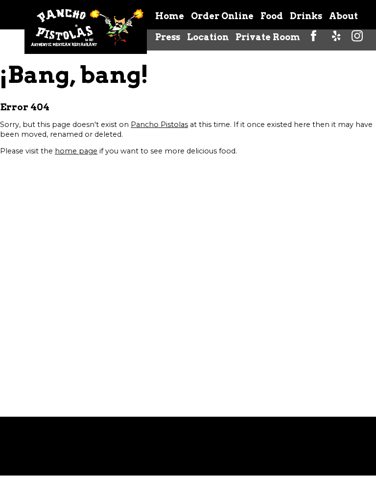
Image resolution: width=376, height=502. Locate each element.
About (343, 16)
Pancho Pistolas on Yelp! (336, 36)
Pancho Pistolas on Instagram (357, 36)
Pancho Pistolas (159, 124)
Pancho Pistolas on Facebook (314, 36)
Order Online (222, 16)
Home (169, 16)
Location (208, 37)
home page (76, 151)
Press (167, 37)
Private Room (267, 37)
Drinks (306, 16)
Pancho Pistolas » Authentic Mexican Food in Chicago (85, 27)
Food (271, 16)
